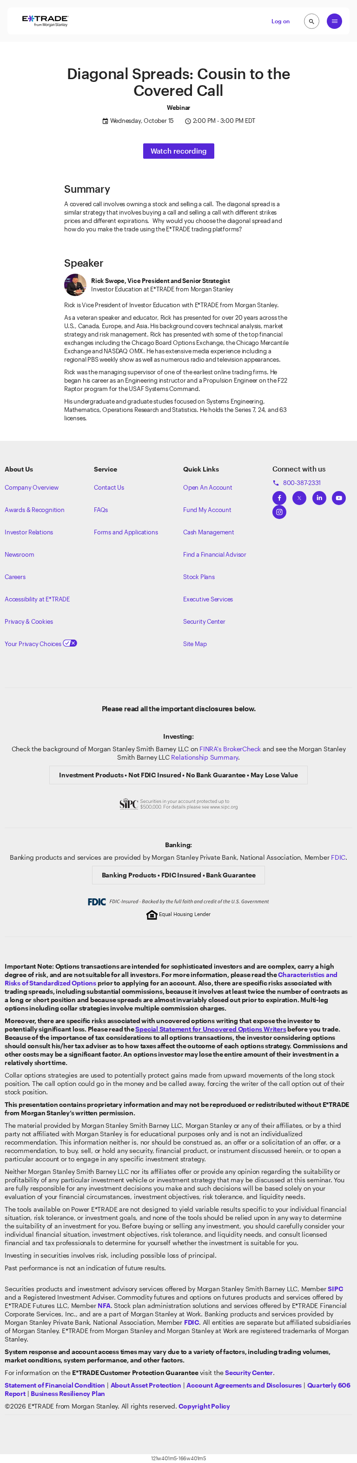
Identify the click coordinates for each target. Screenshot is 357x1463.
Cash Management (208, 532)
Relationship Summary (204, 757)
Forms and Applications (126, 532)
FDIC (338, 857)
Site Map (194, 643)
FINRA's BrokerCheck (230, 749)
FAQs (101, 509)
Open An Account (207, 487)
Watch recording (179, 151)
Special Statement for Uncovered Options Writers (210, 1029)
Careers (15, 576)
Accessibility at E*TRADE (37, 599)
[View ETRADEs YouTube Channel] (339, 495)
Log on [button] (280, 21)
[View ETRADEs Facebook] (279, 495)
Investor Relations (29, 532)
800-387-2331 (296, 482)
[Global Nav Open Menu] (334, 21)
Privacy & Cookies (29, 621)
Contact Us (109, 487)
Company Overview (32, 487)
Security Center (204, 621)
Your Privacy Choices (34, 643)
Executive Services (208, 599)
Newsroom (19, 554)
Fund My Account (207, 509)
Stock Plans (199, 576)
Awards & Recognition (35, 509)
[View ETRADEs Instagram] (279, 509)
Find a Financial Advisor (214, 554)
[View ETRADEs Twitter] (299, 495)
